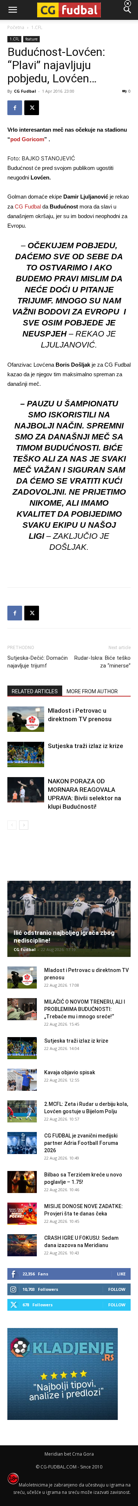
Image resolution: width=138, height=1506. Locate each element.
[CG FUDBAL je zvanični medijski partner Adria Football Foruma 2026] (22, 1143)
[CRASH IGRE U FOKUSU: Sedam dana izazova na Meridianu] (22, 1245)
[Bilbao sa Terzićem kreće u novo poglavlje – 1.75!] (22, 1182)
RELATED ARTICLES (35, 691)
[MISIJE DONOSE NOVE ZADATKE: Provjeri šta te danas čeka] (22, 1214)
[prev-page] (12, 825)
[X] (31, 107)
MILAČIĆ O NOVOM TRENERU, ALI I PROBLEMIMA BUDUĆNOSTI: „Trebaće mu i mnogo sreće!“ (84, 1009)
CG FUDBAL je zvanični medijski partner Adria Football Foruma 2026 (81, 1143)
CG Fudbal (25, 91)
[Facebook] (14, 107)
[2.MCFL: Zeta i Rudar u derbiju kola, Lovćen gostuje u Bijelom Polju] (22, 1111)
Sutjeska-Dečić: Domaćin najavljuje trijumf (37, 662)
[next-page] (23, 825)
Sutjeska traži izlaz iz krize (85, 746)
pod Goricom (27, 139)
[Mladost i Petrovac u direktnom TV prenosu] (25, 719)
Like (121, 1274)
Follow (116, 1289)
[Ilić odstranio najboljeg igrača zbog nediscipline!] (69, 919)
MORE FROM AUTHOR (92, 691)
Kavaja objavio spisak (69, 1072)
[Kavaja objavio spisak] (22, 1080)
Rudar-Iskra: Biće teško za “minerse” (102, 662)
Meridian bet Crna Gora (69, 1454)
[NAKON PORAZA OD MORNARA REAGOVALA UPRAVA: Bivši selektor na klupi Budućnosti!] (25, 789)
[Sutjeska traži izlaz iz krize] (25, 754)
